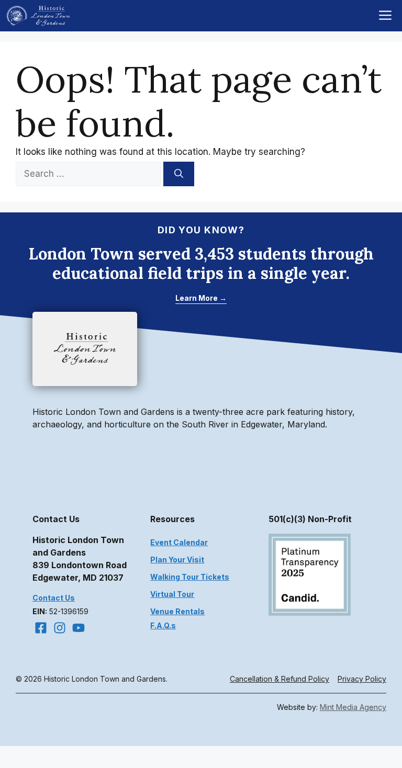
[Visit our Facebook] (40, 627)
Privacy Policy (362, 678)
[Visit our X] (78, 627)
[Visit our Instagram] (59, 627)
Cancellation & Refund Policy (279, 678)
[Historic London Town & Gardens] (38, 15)
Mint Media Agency (353, 707)
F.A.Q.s (163, 625)
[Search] (178, 174)
